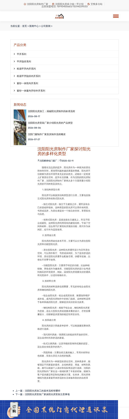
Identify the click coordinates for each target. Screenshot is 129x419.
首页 (24, 26)
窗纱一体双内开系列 (27, 83)
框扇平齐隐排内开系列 (28, 76)
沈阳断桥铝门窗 (47, 160)
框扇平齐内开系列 (26, 68)
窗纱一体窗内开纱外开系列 (31, 90)
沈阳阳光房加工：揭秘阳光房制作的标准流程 (51, 111)
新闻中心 (34, 26)
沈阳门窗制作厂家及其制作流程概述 (47, 134)
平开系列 (21, 54)
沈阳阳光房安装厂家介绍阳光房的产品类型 (50, 122)
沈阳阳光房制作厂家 (37, 4)
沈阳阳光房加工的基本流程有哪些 (42, 390)
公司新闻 (45, 26)
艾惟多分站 (96, 4)
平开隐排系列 (24, 61)
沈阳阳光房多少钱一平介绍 (69, 4)
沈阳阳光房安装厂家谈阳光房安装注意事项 (47, 394)
